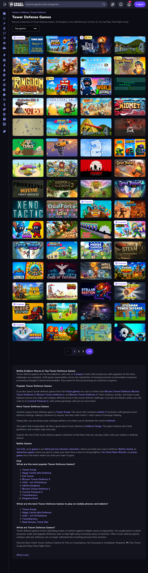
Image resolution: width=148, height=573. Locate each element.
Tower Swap (63, 412)
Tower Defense (38, 12)
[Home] (4, 13)
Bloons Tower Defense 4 (83, 394)
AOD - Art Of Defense (34, 482)
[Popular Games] (4, 28)
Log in (139, 4)
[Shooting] (4, 99)
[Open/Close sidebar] (4, 4)
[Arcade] (4, 65)
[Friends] (113, 4)
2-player (78, 374)
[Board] (4, 70)
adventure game (25, 452)
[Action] (4, 55)
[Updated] (4, 33)
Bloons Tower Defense (118, 391)
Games (15, 12)
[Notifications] (129, 4)
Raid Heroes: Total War (35, 522)
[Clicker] (4, 79)
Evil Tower (28, 476)
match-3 (102, 412)
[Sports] (4, 109)
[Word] (4, 124)
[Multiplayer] (4, 42)
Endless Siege (94, 426)
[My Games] (121, 4)
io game (33, 449)
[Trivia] (4, 119)
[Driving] (4, 84)
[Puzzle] (4, 94)
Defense (25, 12)
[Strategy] (4, 114)
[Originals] (4, 38)
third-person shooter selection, (62, 449)
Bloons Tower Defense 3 (50, 394)
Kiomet (111, 420)
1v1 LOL (20, 449)
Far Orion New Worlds (114, 452)
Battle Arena (126, 449)
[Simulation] (4, 104)
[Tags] (4, 131)
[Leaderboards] (4, 47)
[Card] (4, 74)
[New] (4, 23)
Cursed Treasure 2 (38, 401)
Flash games (73, 391)
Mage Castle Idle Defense (36, 473)
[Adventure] (4, 60)
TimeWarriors (30, 495)
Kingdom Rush (30, 498)
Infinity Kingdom (31, 485)
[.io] (4, 89)
